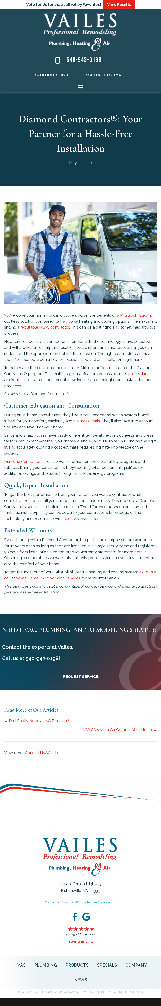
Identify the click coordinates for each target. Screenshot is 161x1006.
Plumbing (45, 965)
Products (77, 965)
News (80, 979)
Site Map (136, 992)
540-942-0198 (83, 60)
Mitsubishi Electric (136, 315)
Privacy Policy (75, 992)
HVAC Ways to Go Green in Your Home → (120, 729)
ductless (71, 518)
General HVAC (37, 753)
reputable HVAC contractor (44, 327)
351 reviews (87, 934)
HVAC (20, 965)
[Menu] (80, 87)
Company (136, 965)
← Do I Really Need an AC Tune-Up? (36, 720)
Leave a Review (80, 942)
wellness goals (86, 421)
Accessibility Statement (108, 992)
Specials (107, 965)
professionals (140, 373)
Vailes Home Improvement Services (48, 578)
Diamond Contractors (23, 461)
